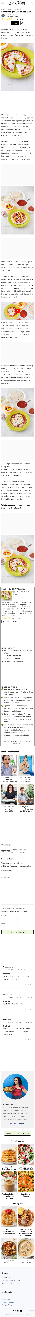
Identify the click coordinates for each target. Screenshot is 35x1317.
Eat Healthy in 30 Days (11, 1280)
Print (7, 622)
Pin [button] (16, 622)
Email (4, 923)
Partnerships (17, 10)
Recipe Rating (6, 870)
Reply (28, 984)
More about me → (17, 1123)
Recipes (9, 10)
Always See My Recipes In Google (17, 1133)
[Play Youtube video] (17, 311)
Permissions (6, 1299)
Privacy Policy (7, 1305)
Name (4, 915)
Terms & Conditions (9, 1302)
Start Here (6, 1277)
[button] (2, 19)
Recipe (15, 23)
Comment (5, 878)
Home (3, 10)
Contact (5, 1296)
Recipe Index (7, 1283)
